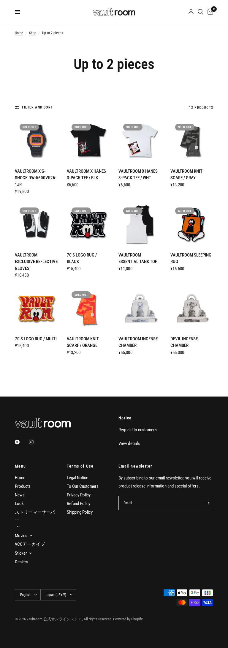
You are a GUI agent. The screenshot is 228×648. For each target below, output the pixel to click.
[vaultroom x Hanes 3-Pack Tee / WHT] (140, 140)
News (20, 495)
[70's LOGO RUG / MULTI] (36, 308)
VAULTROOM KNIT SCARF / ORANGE (83, 342)
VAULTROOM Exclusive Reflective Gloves (36, 261)
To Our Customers (83, 486)
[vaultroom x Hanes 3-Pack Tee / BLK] (88, 140)
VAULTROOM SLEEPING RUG (190, 258)
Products (23, 486)
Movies (21, 535)
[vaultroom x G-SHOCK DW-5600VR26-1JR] (36, 140)
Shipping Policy (80, 512)
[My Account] (191, 12)
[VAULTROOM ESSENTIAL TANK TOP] (140, 224)
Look (19, 503)
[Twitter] (21, 442)
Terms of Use (80, 466)
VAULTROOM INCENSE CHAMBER (138, 342)
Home (19, 33)
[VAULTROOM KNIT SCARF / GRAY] (191, 140)
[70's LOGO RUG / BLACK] (88, 224)
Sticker (21, 553)
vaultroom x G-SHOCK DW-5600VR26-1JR (36, 178)
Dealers (21, 561)
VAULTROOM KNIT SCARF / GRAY (186, 175)
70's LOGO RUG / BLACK (82, 258)
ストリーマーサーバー (35, 515)
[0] (209, 12)
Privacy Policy (79, 495)
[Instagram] (35, 442)
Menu (20, 466)
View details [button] (129, 443)
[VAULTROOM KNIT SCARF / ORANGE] (88, 308)
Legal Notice (77, 477)
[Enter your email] (207, 503)
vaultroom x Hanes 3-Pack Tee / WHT (138, 175)
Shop (32, 33)
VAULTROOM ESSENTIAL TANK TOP (137, 258)
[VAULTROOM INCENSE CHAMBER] (140, 308)
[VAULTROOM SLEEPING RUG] (191, 224)
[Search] (200, 12)
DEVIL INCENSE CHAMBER (184, 342)
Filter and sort (37, 107)
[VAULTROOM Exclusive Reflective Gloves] (36, 224)
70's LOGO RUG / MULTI (36, 339)
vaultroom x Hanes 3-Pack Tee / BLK (86, 175)
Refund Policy (78, 503)
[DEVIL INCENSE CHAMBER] (191, 308)
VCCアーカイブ (30, 544)
